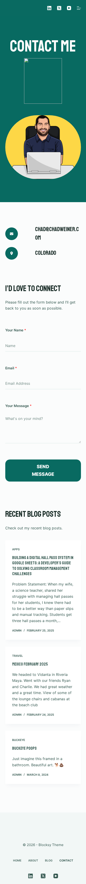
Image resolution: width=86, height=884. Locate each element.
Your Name (15, 330)
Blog (49, 860)
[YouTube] (69, 8)
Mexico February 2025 (30, 664)
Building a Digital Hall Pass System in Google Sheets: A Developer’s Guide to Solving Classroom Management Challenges (42, 565)
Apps (16, 549)
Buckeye (18, 740)
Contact (66, 860)
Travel (17, 655)
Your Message (18, 406)
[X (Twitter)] (59, 8)
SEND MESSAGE (43, 470)
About (33, 860)
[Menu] (79, 8)
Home (17, 860)
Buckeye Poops (24, 748)
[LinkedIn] (49, 8)
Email (11, 368)
